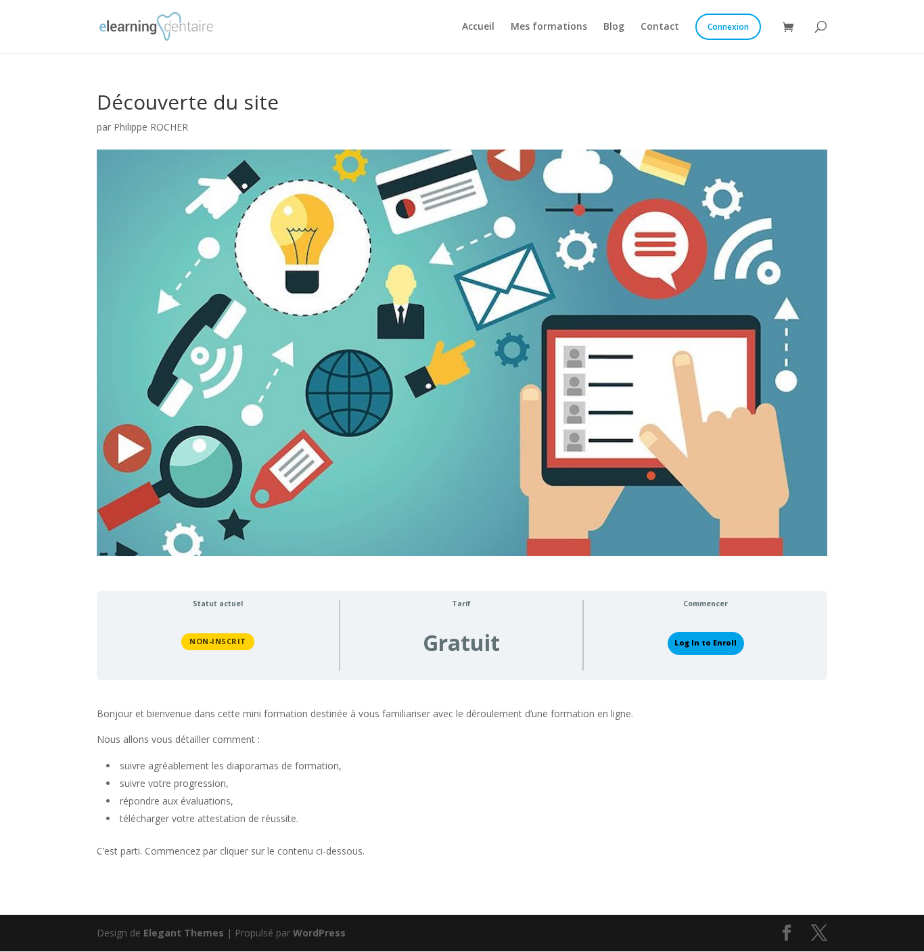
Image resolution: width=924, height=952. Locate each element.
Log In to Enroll (705, 643)
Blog (613, 27)
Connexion (728, 26)
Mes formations (549, 27)
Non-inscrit (217, 641)
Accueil (478, 27)
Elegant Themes (183, 932)
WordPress (319, 932)
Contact (660, 27)
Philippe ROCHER (151, 126)
